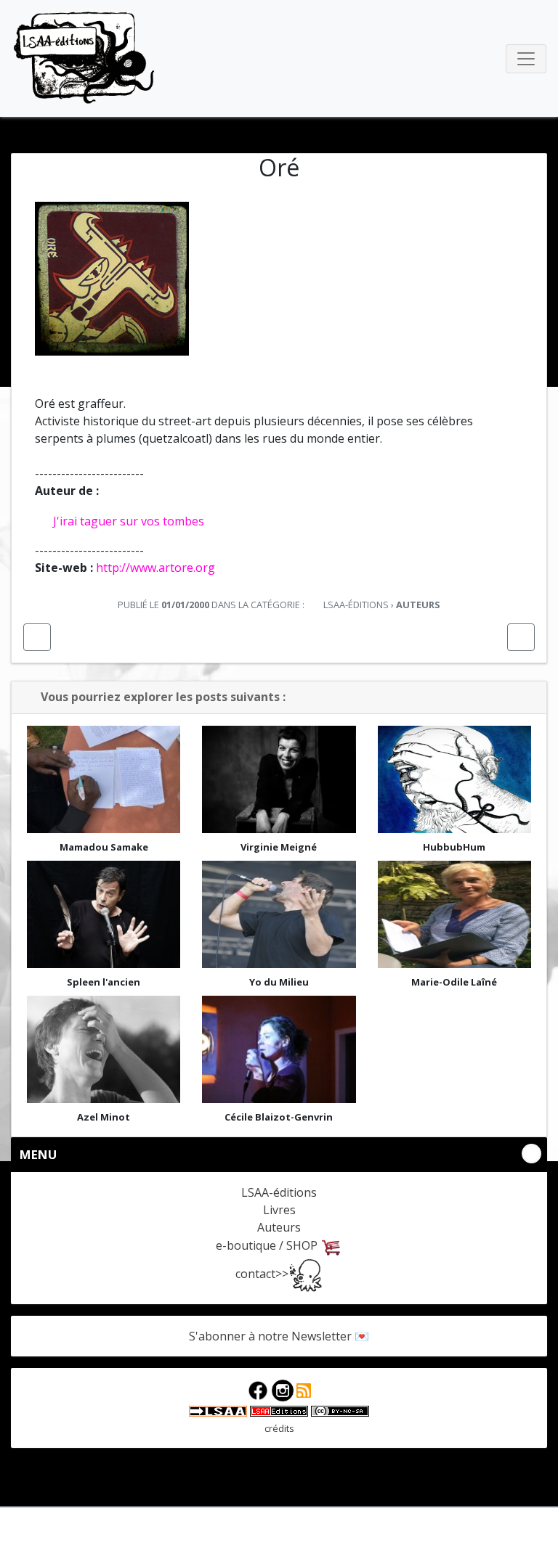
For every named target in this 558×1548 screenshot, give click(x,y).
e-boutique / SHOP (268, 1245)
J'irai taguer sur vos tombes (128, 521)
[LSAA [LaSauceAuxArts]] (218, 1410)
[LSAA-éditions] (279, 1410)
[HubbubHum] (454, 779)
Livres (279, 1210)
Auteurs (279, 1227)
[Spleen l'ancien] (103, 914)
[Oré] (112, 277)
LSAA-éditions (84, 58)
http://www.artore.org (155, 568)
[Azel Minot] (103, 1049)
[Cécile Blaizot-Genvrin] (278, 1049)
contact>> (261, 1274)
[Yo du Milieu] (278, 914)
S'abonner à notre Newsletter (270, 1336)
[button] (37, 637)
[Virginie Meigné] (278, 779)
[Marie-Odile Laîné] (454, 914)
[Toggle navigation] (526, 58)
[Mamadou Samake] (103, 779)
